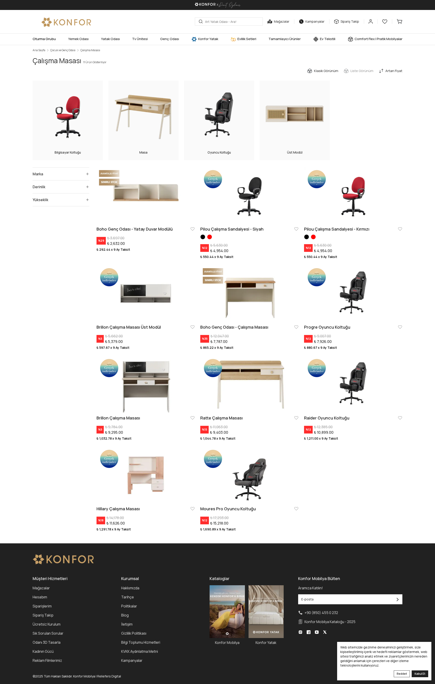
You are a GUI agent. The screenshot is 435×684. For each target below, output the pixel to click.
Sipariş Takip (43, 615)
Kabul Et (420, 674)
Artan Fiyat (393, 70)
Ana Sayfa (39, 50)
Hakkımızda (130, 587)
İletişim (127, 624)
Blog (125, 615)
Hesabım (40, 597)
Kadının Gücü (43, 651)
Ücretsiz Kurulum (46, 624)
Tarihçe (127, 597)
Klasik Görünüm (326, 70)
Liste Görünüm (361, 70)
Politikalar (129, 606)
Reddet (402, 674)
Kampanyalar (132, 660)
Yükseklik (40, 199)
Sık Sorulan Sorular (48, 633)
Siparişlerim (42, 606)
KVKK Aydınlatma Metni (139, 651)
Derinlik (39, 186)
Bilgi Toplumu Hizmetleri (140, 642)
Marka (38, 173)
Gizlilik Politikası (133, 633)
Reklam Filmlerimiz (47, 660)
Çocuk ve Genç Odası (62, 50)
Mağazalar (41, 587)
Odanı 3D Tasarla (46, 642)
